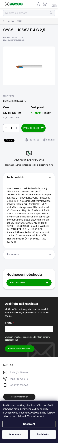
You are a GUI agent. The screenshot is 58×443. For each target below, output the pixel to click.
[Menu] (54, 4)
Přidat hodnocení (17, 282)
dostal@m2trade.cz (19, 372)
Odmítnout (15, 434)
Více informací (35, 416)
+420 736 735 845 (19, 379)
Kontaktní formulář (19, 397)
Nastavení (29, 424)
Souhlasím (43, 434)
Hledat (50, 13)
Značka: (13, 40)
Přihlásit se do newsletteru (19, 348)
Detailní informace (13, 101)
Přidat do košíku (31, 128)
